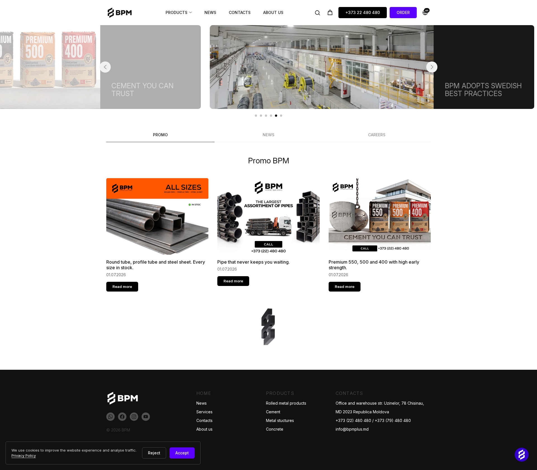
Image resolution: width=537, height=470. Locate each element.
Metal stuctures (280, 420)
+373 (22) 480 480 (353, 420)
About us (273, 12)
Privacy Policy (23, 455)
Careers (376, 134)
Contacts (240, 12)
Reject (154, 452)
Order (403, 12)
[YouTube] (146, 416)
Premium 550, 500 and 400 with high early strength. (374, 264)
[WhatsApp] (110, 416)
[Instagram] (134, 416)
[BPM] (121, 12)
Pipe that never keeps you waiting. (253, 262)
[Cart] (330, 12)
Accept (182, 452)
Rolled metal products (286, 403)
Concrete (274, 429)
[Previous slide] (105, 67)
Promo (160, 134)
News (210, 12)
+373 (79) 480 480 (393, 420)
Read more (122, 286)
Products (176, 12)
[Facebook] (122, 416)
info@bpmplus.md (352, 429)
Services (204, 411)
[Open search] (317, 12)
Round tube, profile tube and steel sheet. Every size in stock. (155, 264)
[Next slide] (431, 67)
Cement (273, 411)
